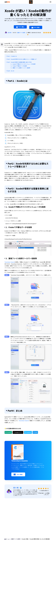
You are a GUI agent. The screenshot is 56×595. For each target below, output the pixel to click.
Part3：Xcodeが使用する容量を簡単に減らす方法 (19, 62)
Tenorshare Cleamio (10, 262)
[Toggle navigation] (50, 2)
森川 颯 (9, 32)
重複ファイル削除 (21, 32)
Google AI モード (18, 432)
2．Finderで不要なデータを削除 (19, 66)
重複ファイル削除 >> (16, 539)
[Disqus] (28, 518)
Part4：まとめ (10, 71)
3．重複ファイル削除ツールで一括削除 (20, 68)
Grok (36, 432)
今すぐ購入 (21, 27)
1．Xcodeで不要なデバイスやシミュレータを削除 (23, 64)
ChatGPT (9, 432)
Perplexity (28, 432)
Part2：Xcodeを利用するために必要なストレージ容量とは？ (22, 59)
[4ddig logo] (7, 2)
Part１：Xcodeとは (12, 56)
